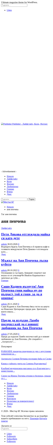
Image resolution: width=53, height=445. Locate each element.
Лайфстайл (12, 179)
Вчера (10, 191)
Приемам (34, 418)
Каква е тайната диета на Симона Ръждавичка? (24, 363)
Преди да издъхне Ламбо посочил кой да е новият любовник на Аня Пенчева (21, 324)
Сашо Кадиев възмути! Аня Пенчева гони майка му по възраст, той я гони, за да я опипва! (22, 292)
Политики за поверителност (20, 401)
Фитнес (10, 184)
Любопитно (12, 186)
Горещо (10, 189)
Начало (10, 176)
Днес (9, 194)
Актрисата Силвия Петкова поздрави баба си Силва (26, 359)
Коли (9, 181)
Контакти (11, 398)
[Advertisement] (26, 40)
